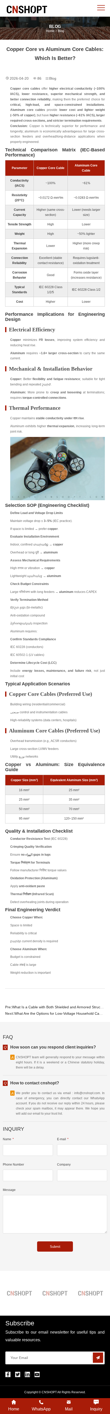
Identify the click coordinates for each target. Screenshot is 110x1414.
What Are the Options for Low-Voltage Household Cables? (61, 1013)
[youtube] (37, 1374)
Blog (61, 31)
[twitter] (17, 1374)
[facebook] (7, 1374)
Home (50, 31)
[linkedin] (27, 1374)
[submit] (98, 1357)
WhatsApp (41, 1409)
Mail (69, 1409)
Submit (55, 1247)
